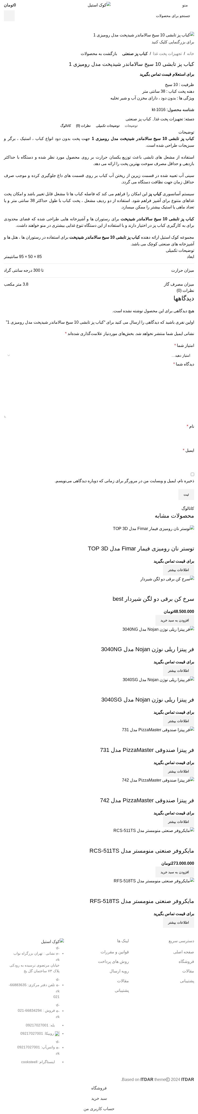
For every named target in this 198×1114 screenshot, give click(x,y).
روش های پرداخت (113, 961)
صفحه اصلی (183, 952)
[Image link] (52, 941)
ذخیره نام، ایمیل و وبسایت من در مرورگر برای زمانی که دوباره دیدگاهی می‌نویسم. (124, 481)
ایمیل (188, 450)
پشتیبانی (187, 981)
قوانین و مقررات (115, 952)
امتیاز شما (184, 345)
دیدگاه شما (183, 364)
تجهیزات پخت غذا (167, 53)
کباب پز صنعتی (135, 53)
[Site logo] (99, 5)
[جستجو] (9, 15)
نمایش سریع (187, 890)
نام (190, 426)
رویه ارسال (119, 971)
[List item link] (34, 1005)
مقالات (188, 971)
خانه (190, 53)
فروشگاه (186, 961)
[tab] (131, 125)
